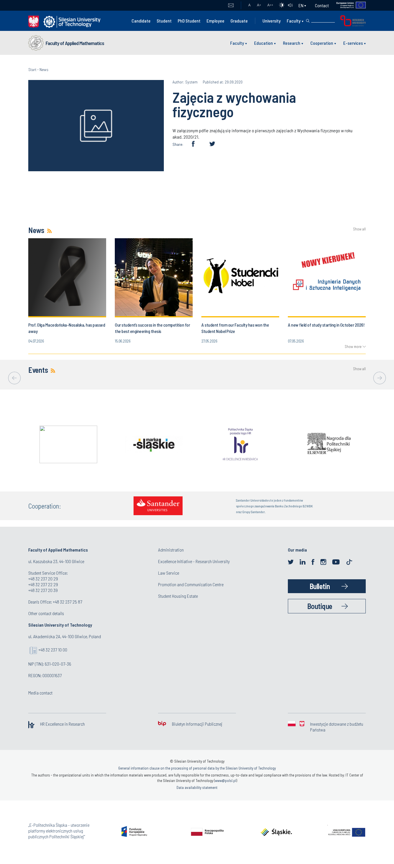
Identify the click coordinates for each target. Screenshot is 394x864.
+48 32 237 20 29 (43, 578)
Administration (171, 549)
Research (291, 43)
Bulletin (319, 586)
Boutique (319, 606)
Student (164, 20)
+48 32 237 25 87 (67, 601)
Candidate (141, 20)
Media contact (40, 692)
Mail (231, 5)
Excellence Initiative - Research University (194, 561)
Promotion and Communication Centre (191, 584)
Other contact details (46, 613)
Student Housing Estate (178, 596)
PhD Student (189, 20)
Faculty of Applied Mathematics (75, 43)
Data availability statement (197, 787)
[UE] (347, 5)
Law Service (168, 573)
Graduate (239, 20)
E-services (353, 43)
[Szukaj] (307, 21)
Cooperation (321, 43)
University (271, 20)
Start (32, 69)
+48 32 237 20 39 (43, 590)
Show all (359, 229)
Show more (353, 346)
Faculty (294, 20)
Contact (322, 5)
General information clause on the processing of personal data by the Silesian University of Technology (197, 768)
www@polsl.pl (225, 780)
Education (263, 43)
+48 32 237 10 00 (52, 649)
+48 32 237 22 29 (43, 584)
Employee (215, 20)
